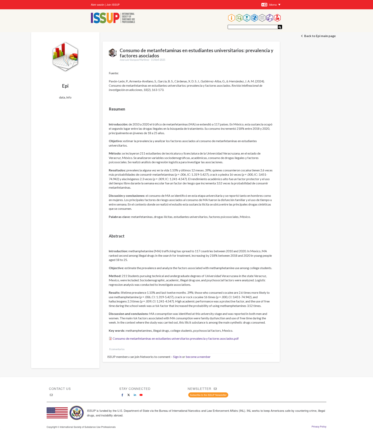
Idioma (273, 4)
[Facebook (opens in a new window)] (122, 395)
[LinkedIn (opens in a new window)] (134, 395)
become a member (198, 356)
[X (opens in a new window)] (128, 395)
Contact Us (60, 388)
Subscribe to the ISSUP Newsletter (208, 394)
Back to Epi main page (320, 36)
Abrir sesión (97, 4)
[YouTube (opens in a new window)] (141, 395)
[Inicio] (113, 18)
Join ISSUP (113, 4)
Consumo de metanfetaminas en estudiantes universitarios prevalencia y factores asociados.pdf (176, 338)
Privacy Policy (319, 426)
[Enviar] (280, 27)
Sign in (177, 356)
